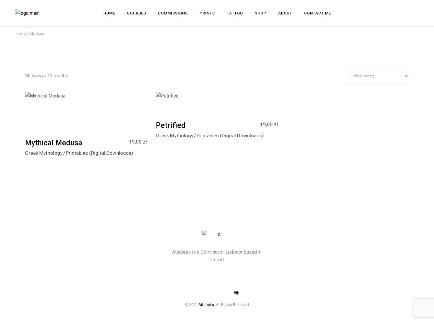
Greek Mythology (44, 153)
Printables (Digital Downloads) (99, 153)
